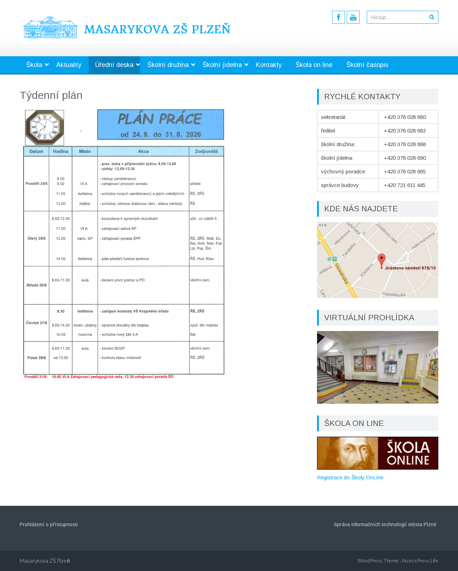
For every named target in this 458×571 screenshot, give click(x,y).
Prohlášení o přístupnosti (49, 524)
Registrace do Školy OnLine (350, 477)
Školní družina (168, 64)
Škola (34, 64)
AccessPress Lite (420, 560)
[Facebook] (338, 17)
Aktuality (68, 64)
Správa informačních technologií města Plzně (385, 524)
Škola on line (314, 64)
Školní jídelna (222, 64)
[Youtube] (353, 17)
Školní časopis (367, 64)
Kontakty (269, 64)
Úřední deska (114, 64)
